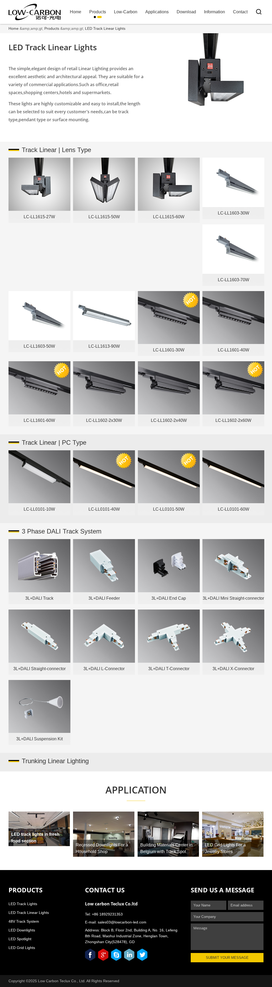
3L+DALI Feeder (104, 598)
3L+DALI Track (39, 598)
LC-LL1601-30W (168, 350)
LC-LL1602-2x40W (169, 420)
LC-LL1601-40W (233, 350)
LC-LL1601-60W (39, 420)
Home (75, 12)
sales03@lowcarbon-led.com (122, 922)
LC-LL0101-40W (104, 509)
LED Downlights (21, 930)
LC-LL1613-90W (104, 346)
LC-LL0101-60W (233, 509)
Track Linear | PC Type (54, 442)
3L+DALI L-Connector (104, 668)
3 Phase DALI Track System (61, 531)
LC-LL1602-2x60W (233, 420)
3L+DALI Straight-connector (39, 668)
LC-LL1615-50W (104, 217)
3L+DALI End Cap (168, 598)
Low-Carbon (125, 12)
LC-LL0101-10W (39, 509)
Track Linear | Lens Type (56, 149)
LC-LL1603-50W (39, 346)
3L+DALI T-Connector (168, 668)
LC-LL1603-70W (233, 280)
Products (97, 12)
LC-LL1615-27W (39, 217)
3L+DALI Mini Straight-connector (233, 598)
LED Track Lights (22, 904)
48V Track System (23, 921)
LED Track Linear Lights (105, 28)
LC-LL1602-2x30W (104, 420)
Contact (240, 12)
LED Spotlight (19, 939)
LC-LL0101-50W (168, 509)
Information (214, 12)
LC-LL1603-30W (233, 213)
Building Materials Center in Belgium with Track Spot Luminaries (166, 851)
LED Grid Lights (21, 948)
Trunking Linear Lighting (55, 761)
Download (186, 12)
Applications (157, 12)
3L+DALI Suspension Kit (39, 739)
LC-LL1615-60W (168, 217)
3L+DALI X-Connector (233, 668)
